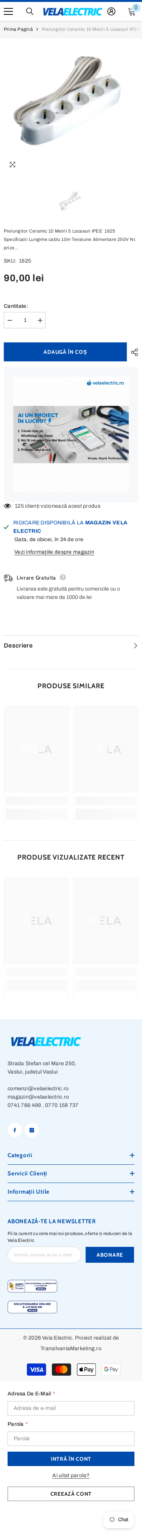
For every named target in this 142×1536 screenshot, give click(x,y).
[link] (36, 801)
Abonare (110, 1254)
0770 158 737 (61, 1105)
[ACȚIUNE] (132, 352)
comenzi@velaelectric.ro (38, 1088)
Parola (17, 1424)
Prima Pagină (18, 29)
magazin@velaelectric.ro (38, 1097)
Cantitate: (16, 306)
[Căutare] (29, 11)
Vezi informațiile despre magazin (54, 552)
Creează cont (71, 1493)
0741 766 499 (24, 1105)
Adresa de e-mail (31, 1394)
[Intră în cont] (111, 11)
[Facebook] (15, 1130)
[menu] (8, 11)
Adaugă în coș (65, 351)
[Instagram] (32, 1130)
